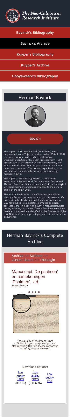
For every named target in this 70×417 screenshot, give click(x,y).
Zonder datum (22, 260)
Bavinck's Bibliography (35, 32)
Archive (17, 256)
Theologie (47, 260)
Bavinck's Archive (35, 43)
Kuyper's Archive (35, 65)
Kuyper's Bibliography (35, 54)
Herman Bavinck (35, 97)
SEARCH (35, 138)
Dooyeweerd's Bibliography (35, 76)
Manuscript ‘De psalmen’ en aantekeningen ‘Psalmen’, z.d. (35, 276)
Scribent (36, 256)
